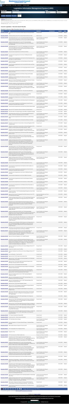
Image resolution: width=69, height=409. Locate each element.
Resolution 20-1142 (4, 251)
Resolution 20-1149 (4, 222)
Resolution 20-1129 (4, 288)
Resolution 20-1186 (4, 86)
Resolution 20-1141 (4, 254)
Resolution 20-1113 (4, 342)
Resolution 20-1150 (4, 216)
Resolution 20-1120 (4, 319)
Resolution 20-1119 (4, 322)
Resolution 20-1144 (4, 245)
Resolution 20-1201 (4, 35)
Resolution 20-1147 (4, 230)
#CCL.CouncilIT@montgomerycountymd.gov (24, 390)
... (19, 388)
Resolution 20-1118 (4, 325)
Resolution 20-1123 (4, 310)
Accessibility (28, 398)
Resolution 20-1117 (4, 328)
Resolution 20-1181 (4, 103)
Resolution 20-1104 (4, 382)
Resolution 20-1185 (4, 90)
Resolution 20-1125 (4, 303)
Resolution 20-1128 (4, 291)
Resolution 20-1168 (4, 146)
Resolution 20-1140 (4, 256)
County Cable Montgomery (13, 396)
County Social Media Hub (42, 396)
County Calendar (22, 396)
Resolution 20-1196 (4, 54)
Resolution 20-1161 (4, 175)
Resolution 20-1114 (4, 336)
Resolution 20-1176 (4, 116)
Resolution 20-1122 (4, 315)
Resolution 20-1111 (4, 352)
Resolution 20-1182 (4, 100)
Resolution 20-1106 (4, 374)
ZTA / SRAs (14, 5)
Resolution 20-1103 (4, 385)
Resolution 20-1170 (4, 135)
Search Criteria (15, 10)
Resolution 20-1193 (4, 64)
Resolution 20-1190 (4, 73)
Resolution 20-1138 (4, 261)
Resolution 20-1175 (4, 119)
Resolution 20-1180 (4, 106)
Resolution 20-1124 (4, 306)
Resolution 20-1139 (4, 258)
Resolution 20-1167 (4, 151)
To (57, 10)
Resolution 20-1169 (4, 139)
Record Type (4, 10)
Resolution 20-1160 (4, 178)
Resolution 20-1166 (4, 157)
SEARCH (3, 15)
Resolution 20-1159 (4, 181)
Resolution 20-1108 (4, 363)
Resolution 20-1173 (4, 126)
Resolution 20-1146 (4, 236)
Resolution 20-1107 (4, 369)
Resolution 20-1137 (4, 264)
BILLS (4, 5)
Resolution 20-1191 (4, 70)
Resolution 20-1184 (4, 93)
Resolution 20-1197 (4, 51)
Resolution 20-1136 (4, 266)
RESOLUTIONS (8, 5)
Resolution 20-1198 (4, 46)
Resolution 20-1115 (4, 334)
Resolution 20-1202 (4, 32)
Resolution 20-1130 (4, 285)
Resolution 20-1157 (4, 187)
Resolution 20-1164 (4, 165)
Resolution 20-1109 (4, 359)
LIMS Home (3, 19)
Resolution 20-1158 (4, 184)
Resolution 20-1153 (4, 201)
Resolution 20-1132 (4, 280)
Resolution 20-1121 (4, 317)
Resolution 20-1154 (4, 197)
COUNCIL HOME (26, 5)
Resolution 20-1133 (4, 277)
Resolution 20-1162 (4, 172)
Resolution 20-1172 (4, 129)
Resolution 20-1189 (4, 76)
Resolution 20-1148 (4, 227)
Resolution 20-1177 (4, 113)
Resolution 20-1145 (4, 239)
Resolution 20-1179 (4, 109)
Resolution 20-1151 (4, 211)
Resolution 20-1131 (4, 283)
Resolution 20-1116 (4, 331)
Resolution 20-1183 (4, 96)
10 (17, 388)
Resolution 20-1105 (4, 377)
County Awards (57, 396)
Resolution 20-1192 (4, 67)
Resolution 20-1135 (4, 269)
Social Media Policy (44, 398)
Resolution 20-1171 (4, 132)
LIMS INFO (19, 5)
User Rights (23, 398)
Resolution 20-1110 (4, 356)
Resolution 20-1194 (4, 61)
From (46, 10)
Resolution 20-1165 (4, 162)
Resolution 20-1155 (4, 194)
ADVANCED (9, 15)
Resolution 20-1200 (4, 37)
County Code (51, 398)
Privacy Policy (18, 398)
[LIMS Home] (1, 5)
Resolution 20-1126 (4, 299)
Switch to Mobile (37, 394)
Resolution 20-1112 (4, 346)
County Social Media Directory (31, 396)
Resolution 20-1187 (4, 83)
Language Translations (36, 398)
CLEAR (14, 15)
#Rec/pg (19, 14)
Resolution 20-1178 (4, 111)
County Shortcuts (51, 396)
